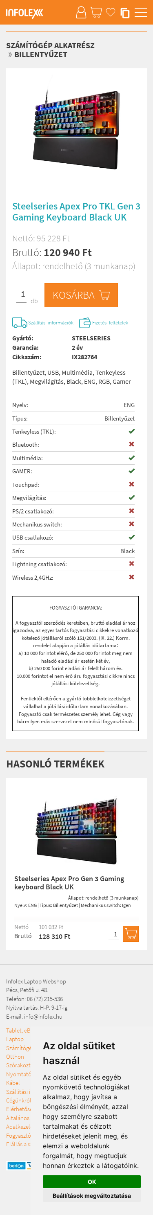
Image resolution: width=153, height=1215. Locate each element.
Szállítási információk (50, 322)
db (34, 301)
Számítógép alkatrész (50, 45)
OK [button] (92, 1181)
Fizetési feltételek (110, 322)
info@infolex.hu (43, 1016)
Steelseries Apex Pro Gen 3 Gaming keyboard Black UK (69, 882)
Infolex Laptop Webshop (36, 981)
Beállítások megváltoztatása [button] (92, 1195)
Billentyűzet (40, 54)
